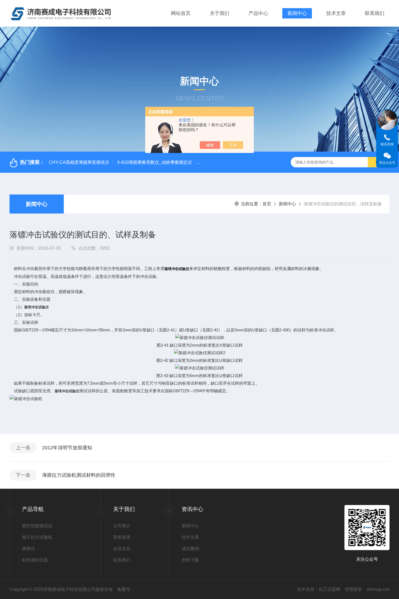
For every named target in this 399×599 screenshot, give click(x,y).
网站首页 (181, 13)
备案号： (126, 589)
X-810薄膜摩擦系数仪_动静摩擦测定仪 (154, 162)
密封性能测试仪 (37, 525)
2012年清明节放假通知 (67, 447)
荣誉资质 (122, 537)
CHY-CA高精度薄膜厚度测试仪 (79, 162)
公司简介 (122, 525)
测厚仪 (28, 548)
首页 (266, 204)
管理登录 (353, 589)
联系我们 (374, 13)
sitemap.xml (377, 589)
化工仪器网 (329, 589)
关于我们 (219, 13)
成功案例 (190, 548)
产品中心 (258, 13)
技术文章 (336, 13)
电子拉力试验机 (37, 537)
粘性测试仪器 (35, 560)
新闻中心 (297, 13)
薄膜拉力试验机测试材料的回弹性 (78, 475)
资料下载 (190, 560)
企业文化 (122, 548)
